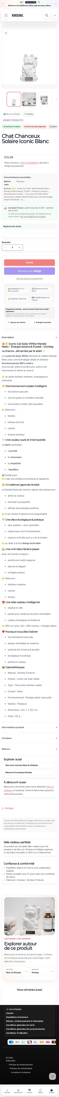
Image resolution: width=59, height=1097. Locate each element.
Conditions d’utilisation (21, 1072)
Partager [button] (9, 808)
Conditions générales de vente (20, 1025)
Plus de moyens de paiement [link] (29, 278)
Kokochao (10, 1060)
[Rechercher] (47, 15)
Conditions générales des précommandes (25, 1029)
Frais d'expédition (29, 162)
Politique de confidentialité (21, 1068)
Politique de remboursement (21, 1065)
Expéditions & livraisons (17, 1017)
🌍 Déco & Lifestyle (11, 114)
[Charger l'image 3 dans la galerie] (44, 99)
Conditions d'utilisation (17, 1033)
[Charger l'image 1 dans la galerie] (14, 99)
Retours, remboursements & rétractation (24, 1021)
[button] (55, 15)
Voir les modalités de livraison (33, 216)
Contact (9, 1013)
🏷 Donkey (28, 114)
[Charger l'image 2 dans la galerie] (29, 99)
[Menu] (6, 15)
